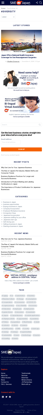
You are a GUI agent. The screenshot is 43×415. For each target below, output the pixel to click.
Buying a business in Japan (12, 206)
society (26, 328)
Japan (5, 315)
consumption (31, 299)
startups (15, 332)
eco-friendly (22, 305)
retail (37, 322)
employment (29, 309)
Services (24, 375)
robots (15, 325)
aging (5, 295)
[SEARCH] (40, 2)
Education (6, 309)
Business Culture (8, 299)
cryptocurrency (8, 305)
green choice (7, 312)
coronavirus (20, 302)
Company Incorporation (11, 209)
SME (18, 328)
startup (5, 332)
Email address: (6, 139)
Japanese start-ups (10, 220)
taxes (17, 335)
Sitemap (10, 410)
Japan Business (17, 315)
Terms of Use (31, 410)
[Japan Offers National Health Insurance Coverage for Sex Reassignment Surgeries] (21, 41)
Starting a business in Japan (13, 226)
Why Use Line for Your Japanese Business (16, 168)
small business (8, 328)
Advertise (25, 378)
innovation (19, 312)
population (16, 322)
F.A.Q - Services (6, 384)
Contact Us (5, 382)
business (31, 295)
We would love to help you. (21, 90)
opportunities (22, 318)
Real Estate (28, 322)
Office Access (6, 378)
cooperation (7, 302)
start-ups (36, 328)
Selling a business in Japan (12, 224)
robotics (6, 325)
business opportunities (11, 204)
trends (15, 338)
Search (39, 125)
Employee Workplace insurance (14, 211)
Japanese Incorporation (11, 215)
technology (27, 335)
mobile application (32, 315)
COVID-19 (32, 302)
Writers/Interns (27, 380)
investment (31, 312)
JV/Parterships (27, 382)
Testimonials (26, 373)
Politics (5, 322)
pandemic (34, 318)
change (20, 299)
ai (12, 295)
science (24, 325)
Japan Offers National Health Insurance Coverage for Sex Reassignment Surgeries (18, 56)
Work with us (26, 384)
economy (33, 305)
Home (3, 373)
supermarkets (26, 332)
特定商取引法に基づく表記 (21, 412)
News (3, 380)
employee (17, 309)
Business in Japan (20, 51)
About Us (4, 375)
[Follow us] (37, 2)
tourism (37, 335)
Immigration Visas (9, 213)
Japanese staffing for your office (14, 217)
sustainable (7, 335)
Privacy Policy (20, 410)
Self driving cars (8, 222)
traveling (6, 338)
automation (21, 295)
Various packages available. (21, 116)
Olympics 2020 (8, 318)
